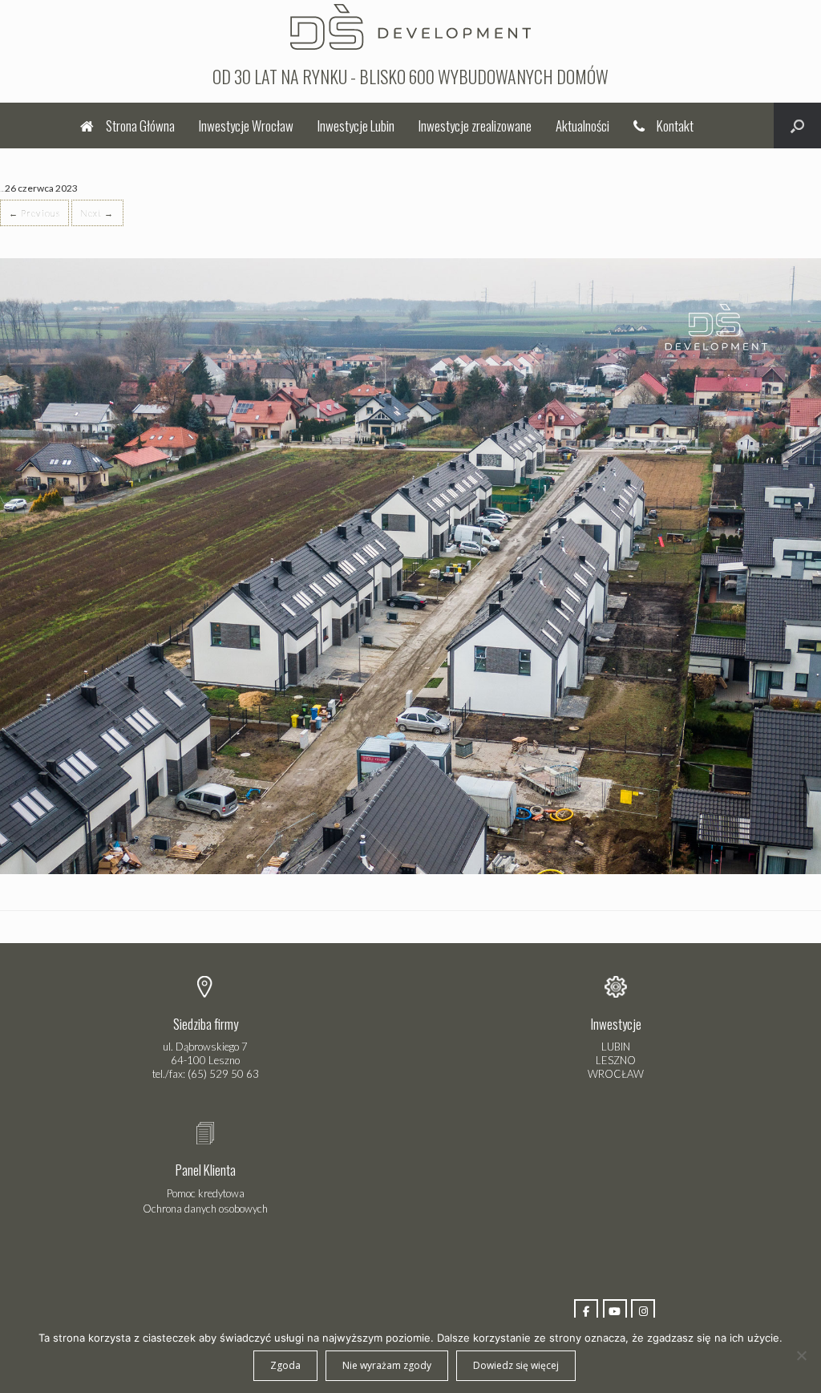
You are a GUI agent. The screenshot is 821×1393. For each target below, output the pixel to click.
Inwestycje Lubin (355, 125)
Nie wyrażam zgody (386, 1365)
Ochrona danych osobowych (205, 1208)
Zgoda (285, 1365)
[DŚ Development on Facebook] (586, 1311)
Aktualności (582, 125)
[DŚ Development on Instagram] (643, 1311)
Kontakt (675, 125)
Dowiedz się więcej (516, 1365)
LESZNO (616, 1060)
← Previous (34, 213)
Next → (97, 213)
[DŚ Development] (410, 25)
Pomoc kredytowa (206, 1193)
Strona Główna (140, 125)
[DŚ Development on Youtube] (615, 1311)
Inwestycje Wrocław (246, 125)
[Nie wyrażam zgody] (801, 1355)
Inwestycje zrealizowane (475, 125)
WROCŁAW (616, 1073)
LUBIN (615, 1046)
